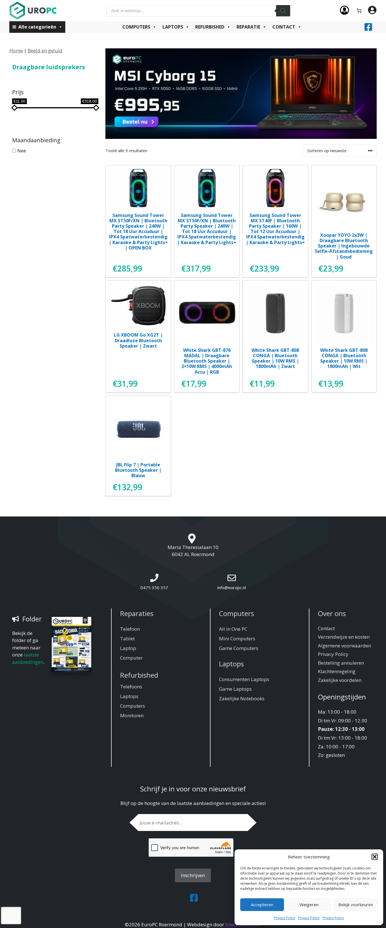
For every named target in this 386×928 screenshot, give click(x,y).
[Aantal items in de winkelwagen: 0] (359, 11)
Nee (21, 150)
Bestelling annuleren (341, 663)
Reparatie (248, 27)
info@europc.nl (231, 587)
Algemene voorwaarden (344, 645)
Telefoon (130, 629)
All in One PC (233, 629)
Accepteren (262, 904)
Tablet (127, 638)
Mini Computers (237, 638)
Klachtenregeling (336, 671)
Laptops (172, 27)
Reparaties (136, 613)
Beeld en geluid (45, 50)
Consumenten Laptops (244, 679)
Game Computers (238, 648)
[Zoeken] (283, 10)
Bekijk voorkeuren (355, 904)
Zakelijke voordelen (339, 680)
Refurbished (209, 27)
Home (16, 50)
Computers (136, 27)
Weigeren (309, 904)
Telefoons (131, 686)
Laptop (128, 648)
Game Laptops (235, 689)
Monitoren (132, 715)
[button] (375, 857)
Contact (283, 27)
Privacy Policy (284, 918)
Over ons (332, 613)
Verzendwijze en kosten (344, 637)
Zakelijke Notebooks (241, 698)
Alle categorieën (37, 27)
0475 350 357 (154, 587)
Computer (131, 657)
